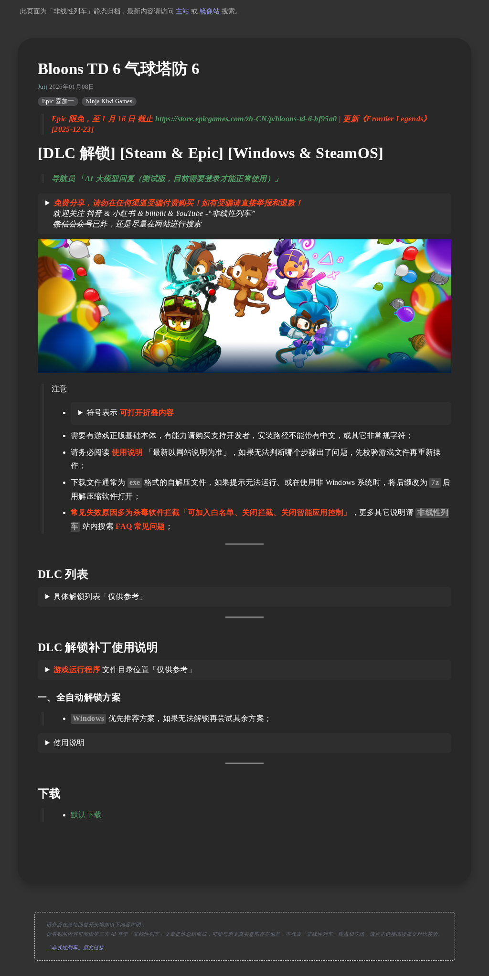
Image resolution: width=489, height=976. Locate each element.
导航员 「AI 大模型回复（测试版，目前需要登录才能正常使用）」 (167, 178)
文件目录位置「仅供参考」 (124, 669)
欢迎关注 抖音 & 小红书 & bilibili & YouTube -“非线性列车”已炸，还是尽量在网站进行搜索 (174, 213)
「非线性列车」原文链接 (75, 947)
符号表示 (130, 412)
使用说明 (69, 743)
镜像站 (210, 11)
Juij (42, 87)
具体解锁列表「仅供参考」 (100, 596)
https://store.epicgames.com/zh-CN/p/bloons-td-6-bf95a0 (246, 119)
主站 (182, 11)
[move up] (244, 859)
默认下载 (86, 815)
